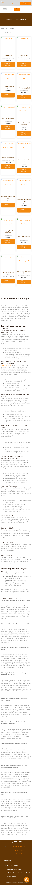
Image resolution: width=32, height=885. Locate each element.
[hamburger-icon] (5, 9)
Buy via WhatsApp (8, 64)
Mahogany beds (6, 365)
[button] (26, 879)
